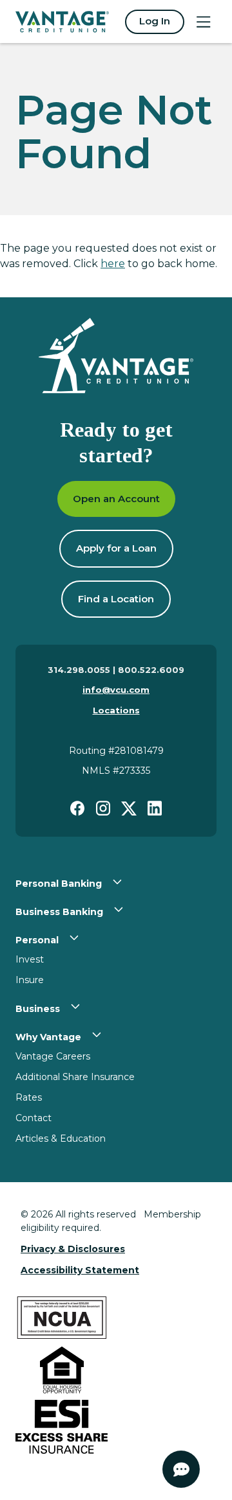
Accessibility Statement (80, 1270)
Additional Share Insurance (75, 1077)
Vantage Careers (52, 1056)
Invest (29, 959)
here (113, 263)
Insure (29, 980)
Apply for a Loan (116, 548)
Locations (116, 710)
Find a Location (116, 599)
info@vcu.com (116, 690)
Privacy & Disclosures (73, 1249)
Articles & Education (60, 1138)
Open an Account (116, 499)
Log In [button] (154, 21)
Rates (28, 1097)
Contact (33, 1118)
